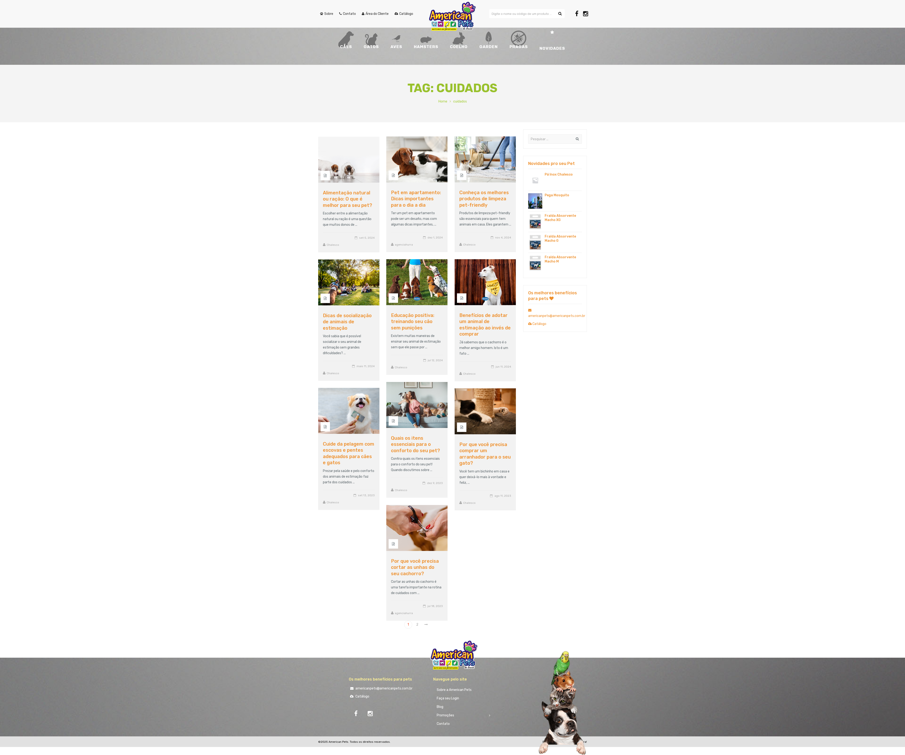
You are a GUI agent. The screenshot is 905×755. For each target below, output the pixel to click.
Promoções (445, 715)
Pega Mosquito (557, 195)
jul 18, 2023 (435, 606)
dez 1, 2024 (435, 237)
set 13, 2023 (366, 495)
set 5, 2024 (367, 237)
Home (442, 101)
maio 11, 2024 (366, 366)
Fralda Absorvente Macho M (560, 259)
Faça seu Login (448, 698)
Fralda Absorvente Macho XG (560, 218)
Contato (443, 724)
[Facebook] (576, 13)
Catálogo (539, 324)
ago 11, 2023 (502, 495)
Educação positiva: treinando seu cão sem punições (412, 321)
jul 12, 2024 (435, 360)
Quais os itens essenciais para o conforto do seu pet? (415, 444)
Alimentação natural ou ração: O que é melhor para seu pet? (347, 199)
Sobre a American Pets (454, 690)
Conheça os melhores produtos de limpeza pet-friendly (484, 199)
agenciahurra (404, 244)
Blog (440, 707)
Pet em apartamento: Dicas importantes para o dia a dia (416, 199)
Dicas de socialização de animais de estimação (347, 322)
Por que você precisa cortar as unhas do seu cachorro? (415, 567)
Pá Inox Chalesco (559, 174)
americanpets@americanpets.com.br (383, 688)
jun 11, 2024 (503, 366)
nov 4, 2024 (503, 237)
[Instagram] (585, 13)
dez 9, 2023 (435, 483)
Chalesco (469, 244)
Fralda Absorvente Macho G (560, 238)
